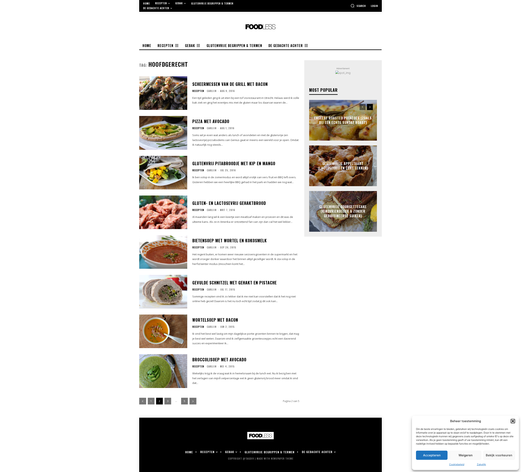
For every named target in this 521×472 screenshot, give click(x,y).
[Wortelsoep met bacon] (163, 331)
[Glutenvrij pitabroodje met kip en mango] (163, 172)
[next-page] (192, 401)
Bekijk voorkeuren (499, 455)
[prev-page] (142, 401)
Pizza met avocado (210, 121)
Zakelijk (481, 464)
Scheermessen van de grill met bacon (230, 84)
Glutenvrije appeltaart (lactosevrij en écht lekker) (343, 165)
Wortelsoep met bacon (215, 320)
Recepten (198, 91)
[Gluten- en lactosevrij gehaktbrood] (163, 212)
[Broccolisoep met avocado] (163, 371)
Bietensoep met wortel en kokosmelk (229, 240)
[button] (513, 421)
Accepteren (432, 455)
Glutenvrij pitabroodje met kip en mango (233, 163)
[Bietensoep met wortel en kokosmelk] (163, 252)
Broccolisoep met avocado (219, 359)
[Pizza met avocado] (163, 133)
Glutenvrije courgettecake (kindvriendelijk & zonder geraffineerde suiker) (343, 211)
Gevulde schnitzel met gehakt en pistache (234, 283)
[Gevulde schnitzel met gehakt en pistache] (163, 291)
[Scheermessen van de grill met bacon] (163, 93)
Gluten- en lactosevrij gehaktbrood (229, 203)
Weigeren (466, 455)
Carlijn (212, 91)
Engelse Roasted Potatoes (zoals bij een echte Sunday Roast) (343, 120)
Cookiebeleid (456, 464)
